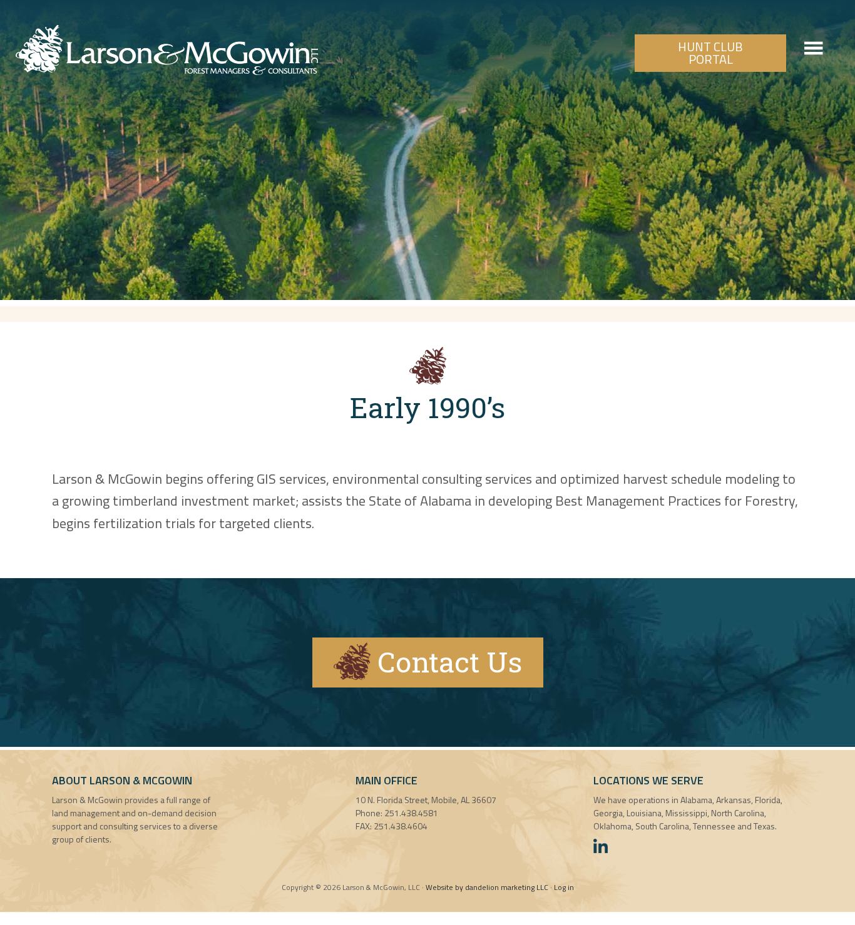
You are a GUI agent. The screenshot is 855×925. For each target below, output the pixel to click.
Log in (564, 887)
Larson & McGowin (167, 50)
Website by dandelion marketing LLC (487, 887)
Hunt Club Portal (710, 53)
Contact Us (446, 661)
